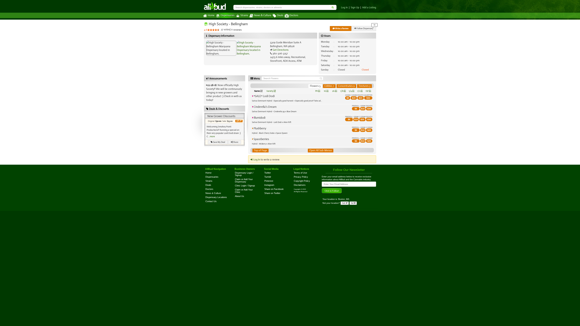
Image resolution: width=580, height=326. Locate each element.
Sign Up (355, 7)
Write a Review (342, 28)
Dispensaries (227, 15)
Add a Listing (369, 7)
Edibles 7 (329, 86)
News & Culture (262, 15)
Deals (280, 15)
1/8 (342, 91)
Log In (344, 7)
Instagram (269, 185)
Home (211, 15)
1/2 (359, 91)
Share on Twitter (272, 193)
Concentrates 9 (346, 86)
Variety (270, 91)
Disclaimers (300, 185)
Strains (244, 15)
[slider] (213, 30)
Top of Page (260, 150)
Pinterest (268, 181)
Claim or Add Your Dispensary (244, 180)
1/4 (350, 91)
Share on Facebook (274, 189)
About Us (239, 196)
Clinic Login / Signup (245, 185)
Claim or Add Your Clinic (244, 191)
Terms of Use (300, 173)
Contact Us (211, 201)
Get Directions (280, 49)
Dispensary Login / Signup (244, 174)
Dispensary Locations (216, 197)
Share (235, 142)
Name (257, 91)
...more (211, 136)
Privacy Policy (301, 177)
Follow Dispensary (364, 28)
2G (333, 91)
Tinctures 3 (364, 86)
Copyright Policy (302, 181)
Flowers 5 (315, 86)
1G (325, 91)
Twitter (267, 173)
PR (316, 91)
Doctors (293, 15)
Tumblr (267, 177)
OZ (367, 91)
